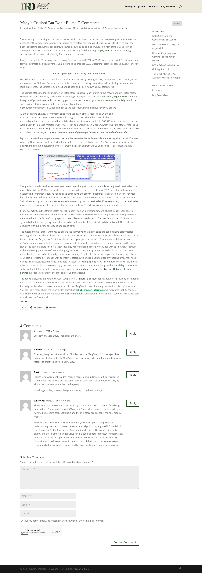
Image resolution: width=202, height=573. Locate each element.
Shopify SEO (102, 50)
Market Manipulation (90, 28)
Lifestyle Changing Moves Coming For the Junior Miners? (165, 57)
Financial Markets (56, 28)
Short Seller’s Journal (90, 278)
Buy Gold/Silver (168, 6)
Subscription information (92, 289)
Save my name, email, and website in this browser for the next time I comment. (64, 520)
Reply (132, 333)
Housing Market (72, 28)
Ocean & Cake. (82, 568)
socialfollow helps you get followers (111, 96)
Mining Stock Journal (135, 6)
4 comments (121, 28)
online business (28, 254)
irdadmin (27, 28)
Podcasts (153, 6)
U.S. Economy (107, 28)
